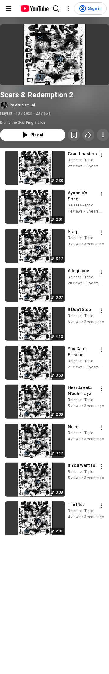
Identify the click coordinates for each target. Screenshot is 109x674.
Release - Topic (80, 160)
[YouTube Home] (34, 8)
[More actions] (103, 135)
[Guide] (8, 8)
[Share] (88, 135)
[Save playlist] (74, 135)
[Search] (56, 8)
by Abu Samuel (22, 105)
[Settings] (68, 8)
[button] (54, 54)
